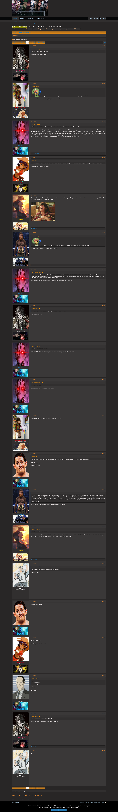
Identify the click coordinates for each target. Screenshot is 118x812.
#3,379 (103, 713)
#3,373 (103, 489)
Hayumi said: (35, 86)
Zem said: (34, 160)
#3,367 (103, 269)
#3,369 (103, 343)
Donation (22, 18)
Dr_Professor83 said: (36, 272)
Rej (21, 700)
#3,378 (103, 675)
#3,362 (103, 83)
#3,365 (103, 195)
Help (102, 802)
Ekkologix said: (35, 49)
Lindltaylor (15, 29)
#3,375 (103, 563)
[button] (26, 18)
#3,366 (103, 232)
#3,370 (103, 379)
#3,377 (103, 637)
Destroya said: (35, 308)
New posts (14, 21)
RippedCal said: (35, 124)
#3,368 (103, 305)
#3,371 (103, 415)
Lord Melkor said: (36, 567)
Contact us (81, 802)
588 (39, 42)
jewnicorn (42, 29)
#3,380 (103, 750)
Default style (16, 802)
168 (25, 42)
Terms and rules (89, 802)
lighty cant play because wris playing (54, 29)
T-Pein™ (20, 478)
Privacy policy (97, 802)
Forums (15, 18)
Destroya (20, 145)
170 (31, 42)
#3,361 (103, 45)
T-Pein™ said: (35, 678)
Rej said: (33, 456)
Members (40, 18)
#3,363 (103, 121)
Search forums (21, 21)
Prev (14, 42)
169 (28, 42)
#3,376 (103, 601)
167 (22, 42)
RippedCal (20, 257)
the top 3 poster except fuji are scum (72, 29)
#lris (34, 29)
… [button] (19, 42)
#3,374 (103, 526)
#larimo (30, 29)
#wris (38, 29)
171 (34, 42)
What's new (31, 18)
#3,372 (103, 453)
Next (43, 42)
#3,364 (103, 157)
